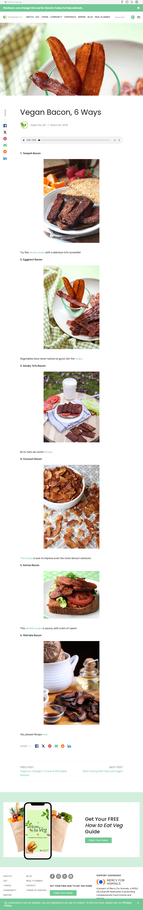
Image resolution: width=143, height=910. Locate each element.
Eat (37, 17)
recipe (78, 358)
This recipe (26, 558)
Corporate (70, 17)
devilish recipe (34, 628)
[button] (133, 17)
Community (56, 17)
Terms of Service (36, 890)
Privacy (30, 885)
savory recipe (37, 252)
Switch (30, 17)
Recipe (48, 452)
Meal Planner (102, 17)
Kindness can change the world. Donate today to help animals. (43, 7)
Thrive (44, 17)
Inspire (82, 17)
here (44, 734)
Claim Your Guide (98, 840)
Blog (90, 17)
